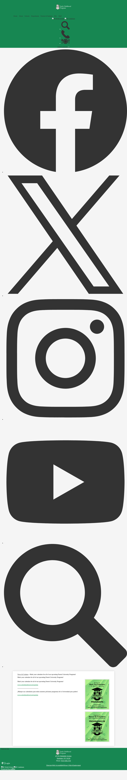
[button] (21, 16)
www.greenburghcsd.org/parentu (27, 685)
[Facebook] (65, 172)
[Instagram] (65, 419)
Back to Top (5, 749)
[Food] (65, 43)
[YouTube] (65, 543)
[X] (65, 296)
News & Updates (22, 674)
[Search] (65, 29)
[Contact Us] (65, 38)
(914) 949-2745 (66, 761)
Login (5, 763)
